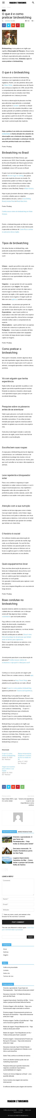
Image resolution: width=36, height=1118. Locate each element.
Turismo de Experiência (24, 690)
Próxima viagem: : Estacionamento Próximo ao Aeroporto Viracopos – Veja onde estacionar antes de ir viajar (18, 1041)
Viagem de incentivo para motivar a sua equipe (8, 768)
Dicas (8, 7)
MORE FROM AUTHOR (25, 832)
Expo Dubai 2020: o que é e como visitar (9, 800)
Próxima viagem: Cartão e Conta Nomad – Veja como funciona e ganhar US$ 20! (18, 1021)
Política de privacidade (10, 967)
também (16, 105)
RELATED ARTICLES (9, 832)
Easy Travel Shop (21, 680)
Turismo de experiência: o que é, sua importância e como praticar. (26, 802)
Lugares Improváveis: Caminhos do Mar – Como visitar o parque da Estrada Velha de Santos (18, 1001)
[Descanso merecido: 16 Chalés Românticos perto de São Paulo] (7, 850)
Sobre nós (6, 973)
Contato (5, 970)
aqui (31, 675)
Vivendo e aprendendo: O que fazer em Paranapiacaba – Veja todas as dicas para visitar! (18, 989)
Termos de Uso (8, 976)
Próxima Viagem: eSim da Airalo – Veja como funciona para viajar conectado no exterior (17, 1007)
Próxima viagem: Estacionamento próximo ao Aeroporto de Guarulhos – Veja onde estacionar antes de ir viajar (18, 1014)
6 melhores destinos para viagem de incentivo (17, 1086)
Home (4, 7)
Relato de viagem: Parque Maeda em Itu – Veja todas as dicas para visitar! (18, 1028)
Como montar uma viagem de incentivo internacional (15, 1081)
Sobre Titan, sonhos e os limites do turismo (16, 1055)
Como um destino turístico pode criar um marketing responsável (16, 1061)
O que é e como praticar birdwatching (19, 688)
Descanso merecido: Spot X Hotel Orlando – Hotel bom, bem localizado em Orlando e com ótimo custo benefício (17, 1049)
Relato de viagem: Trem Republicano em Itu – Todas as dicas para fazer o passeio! (17, 1034)
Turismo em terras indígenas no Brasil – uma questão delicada (17, 1075)
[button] (33, 2)
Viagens (5, 955)
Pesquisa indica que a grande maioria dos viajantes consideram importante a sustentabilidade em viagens (16, 1068)
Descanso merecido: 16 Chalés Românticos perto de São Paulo (22, 851)
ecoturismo (6, 134)
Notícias (5, 952)
